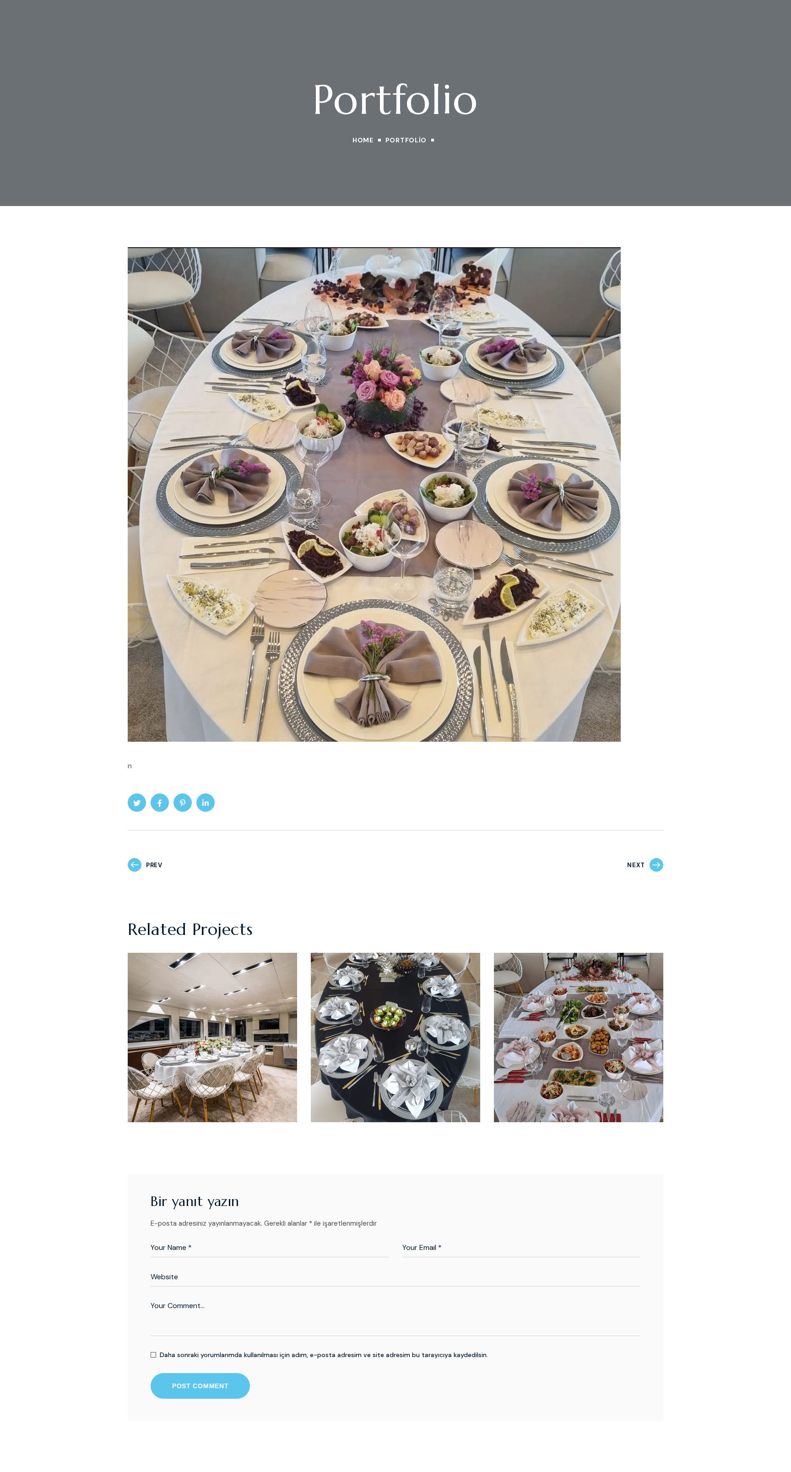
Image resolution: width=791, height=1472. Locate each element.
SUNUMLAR (163, 1085)
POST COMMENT (200, 1386)
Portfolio (406, 140)
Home (363, 140)
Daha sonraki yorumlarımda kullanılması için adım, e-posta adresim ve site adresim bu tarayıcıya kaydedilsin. (324, 1355)
